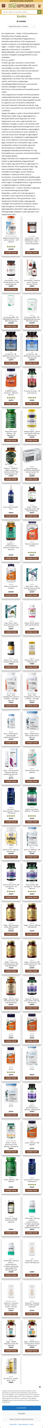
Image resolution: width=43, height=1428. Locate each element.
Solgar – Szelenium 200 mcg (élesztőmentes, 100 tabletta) (32, 964)
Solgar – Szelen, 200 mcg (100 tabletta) (32, 926)
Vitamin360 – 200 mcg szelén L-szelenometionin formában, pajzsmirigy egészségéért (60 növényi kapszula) (11, 1265)
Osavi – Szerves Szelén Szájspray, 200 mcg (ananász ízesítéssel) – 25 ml (11, 773)
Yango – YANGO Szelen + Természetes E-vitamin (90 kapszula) (32, 1343)
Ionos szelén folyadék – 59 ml (11, 508)
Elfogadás (21, 1408)
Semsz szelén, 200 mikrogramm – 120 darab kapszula (32, 886)
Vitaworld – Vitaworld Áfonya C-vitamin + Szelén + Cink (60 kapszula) (11, 1305)
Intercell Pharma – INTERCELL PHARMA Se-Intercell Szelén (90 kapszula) (32, 471)
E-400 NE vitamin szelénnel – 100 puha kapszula (11, 393)
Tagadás (21, 1414)
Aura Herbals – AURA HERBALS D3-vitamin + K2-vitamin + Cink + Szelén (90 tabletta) (32, 241)
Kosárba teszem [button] (11, 252)
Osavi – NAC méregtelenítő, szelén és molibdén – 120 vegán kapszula (11, 697)
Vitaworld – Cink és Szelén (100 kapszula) (32, 1261)
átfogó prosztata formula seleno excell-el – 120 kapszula (11, 240)
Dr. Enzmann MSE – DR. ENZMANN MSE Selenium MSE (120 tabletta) (11, 319)
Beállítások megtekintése (21, 1419)
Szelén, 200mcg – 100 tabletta (11, 1180)
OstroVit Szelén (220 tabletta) (32, 771)
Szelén (11, 1036)
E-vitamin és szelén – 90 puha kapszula (32, 392)
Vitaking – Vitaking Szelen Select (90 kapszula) (11, 1220)
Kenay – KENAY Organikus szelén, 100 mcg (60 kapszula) (32, 509)
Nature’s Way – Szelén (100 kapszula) (32, 661)
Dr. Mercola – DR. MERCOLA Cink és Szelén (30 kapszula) (11, 356)
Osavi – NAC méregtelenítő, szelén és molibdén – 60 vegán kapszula (32, 697)
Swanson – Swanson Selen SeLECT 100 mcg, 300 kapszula (32, 1001)
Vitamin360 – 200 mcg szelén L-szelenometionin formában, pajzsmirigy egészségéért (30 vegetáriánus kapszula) (32, 1222)
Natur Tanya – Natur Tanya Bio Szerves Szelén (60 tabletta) (32, 588)
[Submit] (39, 12)
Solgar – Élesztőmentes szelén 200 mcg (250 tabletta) (11, 927)
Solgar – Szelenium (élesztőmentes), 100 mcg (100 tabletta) (11, 964)
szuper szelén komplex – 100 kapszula (32, 1180)
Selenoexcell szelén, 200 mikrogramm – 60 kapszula (11, 886)
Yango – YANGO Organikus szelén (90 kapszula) (11, 1343)
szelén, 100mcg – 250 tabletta (32, 1144)
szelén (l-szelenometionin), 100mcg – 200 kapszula (32, 1108)
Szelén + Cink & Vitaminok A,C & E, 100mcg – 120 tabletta (11, 1144)
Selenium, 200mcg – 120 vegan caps (32, 850)
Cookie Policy (13, 1424)
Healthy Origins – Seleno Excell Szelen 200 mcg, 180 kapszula (32, 433)
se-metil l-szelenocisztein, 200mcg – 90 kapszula (11, 811)
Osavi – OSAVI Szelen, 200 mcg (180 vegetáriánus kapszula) (11, 735)
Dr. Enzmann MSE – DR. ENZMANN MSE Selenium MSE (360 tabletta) (32, 319)
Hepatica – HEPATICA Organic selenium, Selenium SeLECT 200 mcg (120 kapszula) (11, 471)
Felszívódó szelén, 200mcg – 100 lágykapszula (11, 433)
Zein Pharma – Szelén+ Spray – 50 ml (11, 1379)
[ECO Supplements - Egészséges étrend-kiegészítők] (22, 5)
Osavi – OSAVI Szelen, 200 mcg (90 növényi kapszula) (32, 735)
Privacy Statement (23, 1424)
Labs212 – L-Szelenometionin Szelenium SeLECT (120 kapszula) (11, 546)
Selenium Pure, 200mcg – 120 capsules (11, 850)
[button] (40, 1387)
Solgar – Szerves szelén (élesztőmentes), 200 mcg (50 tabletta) (11, 1001)
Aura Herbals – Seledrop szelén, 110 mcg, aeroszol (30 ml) (32, 282)
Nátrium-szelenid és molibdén (32, 545)
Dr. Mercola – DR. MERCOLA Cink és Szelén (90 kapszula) (32, 356)
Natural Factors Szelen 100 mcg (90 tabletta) (32, 624)
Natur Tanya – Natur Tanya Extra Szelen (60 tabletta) (11, 625)
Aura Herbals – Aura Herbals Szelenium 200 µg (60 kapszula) (11, 282)
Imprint (31, 1424)
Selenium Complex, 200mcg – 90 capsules (32, 810)
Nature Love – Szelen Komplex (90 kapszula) (11, 661)
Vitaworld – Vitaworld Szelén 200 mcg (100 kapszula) (32, 1305)
